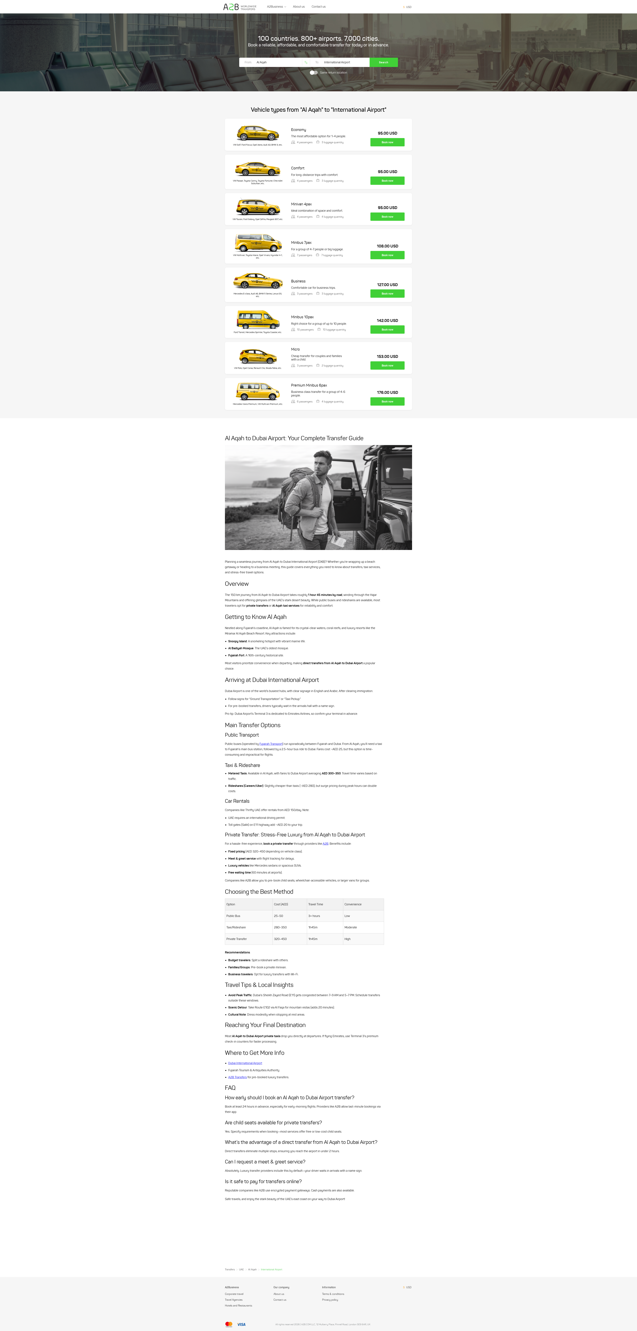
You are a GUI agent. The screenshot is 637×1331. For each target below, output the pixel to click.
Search (383, 62)
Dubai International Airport (245, 1063)
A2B (325, 844)
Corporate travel (234, 1294)
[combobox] (407, 6)
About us (299, 6)
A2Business (275, 6)
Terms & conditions (333, 1294)
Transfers (230, 1269)
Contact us (319, 6)
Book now (387, 142)
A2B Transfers (237, 1077)
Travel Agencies (234, 1300)
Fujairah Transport (271, 744)
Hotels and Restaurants (238, 1305)
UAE (241, 1269)
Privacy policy (330, 1300)
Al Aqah (252, 1269)
